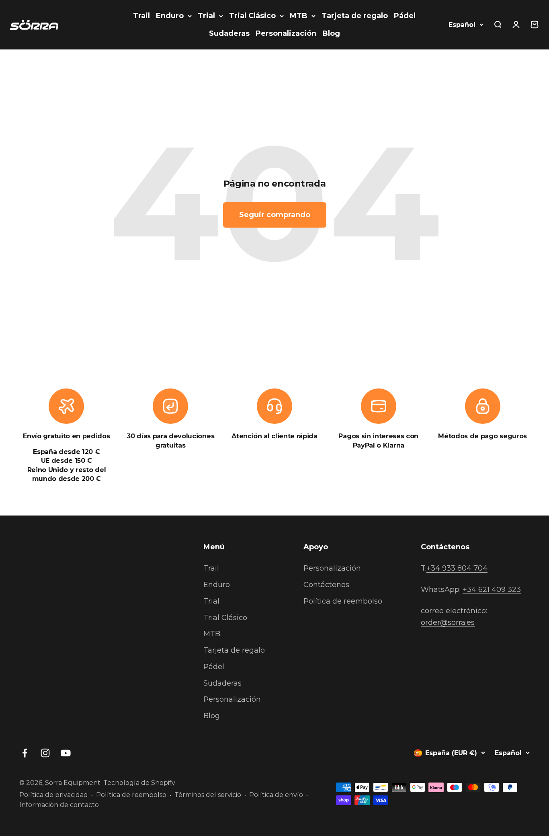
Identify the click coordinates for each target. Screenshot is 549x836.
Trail (141, 15)
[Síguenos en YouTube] (65, 753)
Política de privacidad (53, 795)
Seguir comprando (274, 214)
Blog (331, 33)
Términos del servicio (207, 795)
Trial (206, 15)
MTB (298, 15)
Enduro (170, 15)
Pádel (405, 15)
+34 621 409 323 (492, 589)
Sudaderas (229, 33)
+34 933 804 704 (457, 568)
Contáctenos (326, 584)
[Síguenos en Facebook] (24, 753)
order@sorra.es (448, 622)
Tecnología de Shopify (139, 783)
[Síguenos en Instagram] (45, 753)
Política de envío (276, 795)
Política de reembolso (342, 601)
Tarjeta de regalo (355, 15)
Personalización (286, 33)
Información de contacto (59, 805)
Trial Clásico (252, 15)
